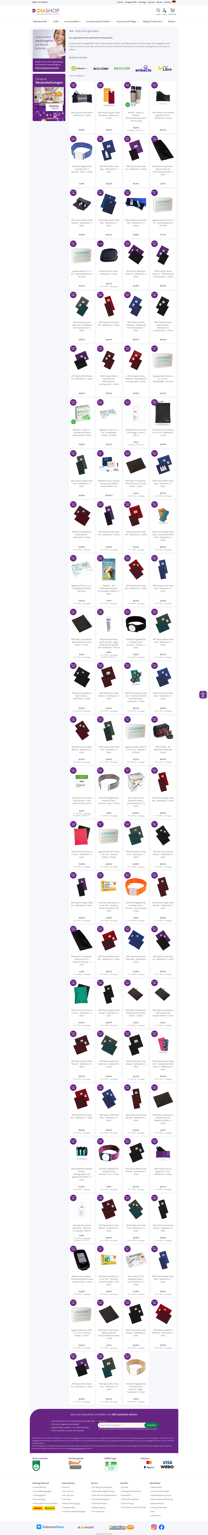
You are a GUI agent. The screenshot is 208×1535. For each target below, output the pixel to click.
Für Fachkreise (98, 1511)
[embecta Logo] (144, 68)
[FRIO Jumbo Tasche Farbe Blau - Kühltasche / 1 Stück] (109, 213)
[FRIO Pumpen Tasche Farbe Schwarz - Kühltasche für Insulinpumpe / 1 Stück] (163, 317)
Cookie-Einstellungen (160, 1491)
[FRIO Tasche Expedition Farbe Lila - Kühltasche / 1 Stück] (136, 264)
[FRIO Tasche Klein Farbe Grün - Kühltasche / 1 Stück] (136, 844)
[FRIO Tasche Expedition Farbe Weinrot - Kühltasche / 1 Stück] (81, 526)
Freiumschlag (39, 1499)
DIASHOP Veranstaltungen (74, 1511)
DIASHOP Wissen (99, 1503)
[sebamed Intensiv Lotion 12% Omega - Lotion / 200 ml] (136, 423)
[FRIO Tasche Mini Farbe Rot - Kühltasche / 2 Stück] (136, 526)
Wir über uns (68, 1495)
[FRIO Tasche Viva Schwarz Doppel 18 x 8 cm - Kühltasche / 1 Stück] (163, 107)
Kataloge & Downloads (131, 1491)
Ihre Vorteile (68, 1491)
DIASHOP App (128, 1503)
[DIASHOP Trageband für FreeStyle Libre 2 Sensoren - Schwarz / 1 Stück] (136, 634)
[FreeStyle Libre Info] (165, 68)
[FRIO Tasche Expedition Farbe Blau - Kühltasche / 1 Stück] (136, 951)
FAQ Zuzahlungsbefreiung (103, 1491)
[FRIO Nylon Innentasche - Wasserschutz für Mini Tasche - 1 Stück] (136, 1003)
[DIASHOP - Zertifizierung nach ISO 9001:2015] (41, 1466)
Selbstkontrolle (40, 21)
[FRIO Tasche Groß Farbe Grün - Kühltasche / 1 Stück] (136, 1218)
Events (120, 2)
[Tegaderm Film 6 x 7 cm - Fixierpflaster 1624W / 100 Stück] (81, 580)
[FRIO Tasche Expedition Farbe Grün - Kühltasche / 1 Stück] (109, 1056)
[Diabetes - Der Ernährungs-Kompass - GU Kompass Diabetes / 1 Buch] (109, 580)
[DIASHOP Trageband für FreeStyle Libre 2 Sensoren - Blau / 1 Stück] (81, 161)
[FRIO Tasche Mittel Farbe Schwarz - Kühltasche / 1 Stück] (136, 1164)
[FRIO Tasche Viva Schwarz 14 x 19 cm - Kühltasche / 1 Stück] (163, 423)
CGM (55, 21)
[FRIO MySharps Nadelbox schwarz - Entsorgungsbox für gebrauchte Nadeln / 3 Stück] (81, 1164)
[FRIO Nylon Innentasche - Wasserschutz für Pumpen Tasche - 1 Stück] (163, 1003)
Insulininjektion (72, 21)
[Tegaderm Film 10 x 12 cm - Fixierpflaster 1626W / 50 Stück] (109, 423)
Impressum (156, 1515)
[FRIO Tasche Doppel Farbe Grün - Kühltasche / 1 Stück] (81, 474)
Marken (171, 21)
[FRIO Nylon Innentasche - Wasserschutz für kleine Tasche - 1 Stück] (81, 634)
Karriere (151, 2)
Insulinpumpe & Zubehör (98, 21)
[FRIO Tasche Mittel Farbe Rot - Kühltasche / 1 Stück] (109, 951)
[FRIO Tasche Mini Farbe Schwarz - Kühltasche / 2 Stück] (136, 1056)
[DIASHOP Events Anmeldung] (49, 98)
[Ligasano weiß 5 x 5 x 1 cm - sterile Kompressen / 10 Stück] (81, 264)
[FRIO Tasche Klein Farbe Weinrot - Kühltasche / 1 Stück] (109, 1218)
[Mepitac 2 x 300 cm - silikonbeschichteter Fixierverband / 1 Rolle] (81, 423)
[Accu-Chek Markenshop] (101, 68)
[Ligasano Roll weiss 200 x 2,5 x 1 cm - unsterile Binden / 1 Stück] (81, 1325)
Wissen (159, 2)
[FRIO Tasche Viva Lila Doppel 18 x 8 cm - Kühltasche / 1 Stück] (163, 1164)
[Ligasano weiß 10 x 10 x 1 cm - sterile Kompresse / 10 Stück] (163, 213)
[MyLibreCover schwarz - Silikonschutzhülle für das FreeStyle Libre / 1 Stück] (81, 1271)
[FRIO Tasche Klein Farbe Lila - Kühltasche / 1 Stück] (81, 1378)
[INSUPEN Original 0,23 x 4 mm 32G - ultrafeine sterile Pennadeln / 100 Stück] (109, 1271)
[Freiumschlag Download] (49, 51)
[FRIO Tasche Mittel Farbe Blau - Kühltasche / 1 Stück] (163, 474)
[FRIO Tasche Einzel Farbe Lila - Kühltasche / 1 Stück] (109, 526)
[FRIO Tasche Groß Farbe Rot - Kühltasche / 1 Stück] (136, 580)
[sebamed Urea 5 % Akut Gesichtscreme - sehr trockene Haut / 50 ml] (81, 792)
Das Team (67, 1499)
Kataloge (142, 2)
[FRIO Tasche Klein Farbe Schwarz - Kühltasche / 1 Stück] (136, 1325)
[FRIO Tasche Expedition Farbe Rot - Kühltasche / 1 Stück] (163, 1325)
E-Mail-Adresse (102, 1421)
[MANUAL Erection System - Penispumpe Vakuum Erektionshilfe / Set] (109, 474)
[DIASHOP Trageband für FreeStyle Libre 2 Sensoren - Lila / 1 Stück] (109, 1164)
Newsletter (126, 1495)
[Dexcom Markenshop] (122, 68)
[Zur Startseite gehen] (45, 12)
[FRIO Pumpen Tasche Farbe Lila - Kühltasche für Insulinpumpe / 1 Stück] (163, 264)
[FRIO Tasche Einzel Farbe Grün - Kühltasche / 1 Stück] (109, 740)
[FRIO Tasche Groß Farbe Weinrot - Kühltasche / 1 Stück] (81, 740)
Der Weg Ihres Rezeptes (102, 1487)
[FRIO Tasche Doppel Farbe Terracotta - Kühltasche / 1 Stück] (109, 107)
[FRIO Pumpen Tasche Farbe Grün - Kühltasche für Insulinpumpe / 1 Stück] (81, 317)
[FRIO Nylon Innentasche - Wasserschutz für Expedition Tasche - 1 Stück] (163, 1109)
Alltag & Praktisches (152, 21)
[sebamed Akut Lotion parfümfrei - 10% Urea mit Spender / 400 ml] (81, 1218)
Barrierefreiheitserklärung (162, 1499)
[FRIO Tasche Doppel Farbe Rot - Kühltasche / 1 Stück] (163, 792)
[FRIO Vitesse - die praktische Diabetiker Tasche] (163, 740)
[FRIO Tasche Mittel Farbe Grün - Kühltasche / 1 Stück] (163, 634)
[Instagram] (154, 1527)
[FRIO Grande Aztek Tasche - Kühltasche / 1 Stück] (81, 107)
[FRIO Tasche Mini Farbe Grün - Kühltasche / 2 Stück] (109, 1378)
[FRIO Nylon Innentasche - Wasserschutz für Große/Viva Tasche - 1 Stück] (81, 951)
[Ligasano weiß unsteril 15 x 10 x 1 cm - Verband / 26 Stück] (136, 740)
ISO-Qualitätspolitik (101, 1499)
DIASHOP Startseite (123, 46)
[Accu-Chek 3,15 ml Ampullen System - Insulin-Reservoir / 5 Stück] (136, 1271)
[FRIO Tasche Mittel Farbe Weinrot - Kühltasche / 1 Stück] (81, 1056)
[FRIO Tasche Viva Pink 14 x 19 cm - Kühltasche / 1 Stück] (81, 844)
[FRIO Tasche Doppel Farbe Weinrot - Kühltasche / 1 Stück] (163, 897)
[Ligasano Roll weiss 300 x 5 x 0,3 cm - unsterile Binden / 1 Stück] (109, 844)
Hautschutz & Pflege (126, 21)
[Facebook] (161, 1527)
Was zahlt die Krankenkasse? (104, 1495)
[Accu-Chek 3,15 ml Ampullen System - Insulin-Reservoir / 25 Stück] (136, 792)
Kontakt (167, 2)
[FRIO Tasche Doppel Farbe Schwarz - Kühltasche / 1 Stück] (109, 1003)
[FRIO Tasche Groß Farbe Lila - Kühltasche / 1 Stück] (163, 951)
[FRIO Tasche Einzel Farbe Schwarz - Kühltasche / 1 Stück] (163, 1218)
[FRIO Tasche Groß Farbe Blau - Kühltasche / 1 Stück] (109, 1109)
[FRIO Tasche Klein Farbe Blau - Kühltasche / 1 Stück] (163, 688)
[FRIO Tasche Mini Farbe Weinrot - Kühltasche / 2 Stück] (109, 688)
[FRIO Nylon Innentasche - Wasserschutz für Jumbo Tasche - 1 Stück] (136, 474)
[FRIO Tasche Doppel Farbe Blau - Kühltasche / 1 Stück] (163, 1271)
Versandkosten (40, 1487)
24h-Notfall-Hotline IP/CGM (134, 1507)
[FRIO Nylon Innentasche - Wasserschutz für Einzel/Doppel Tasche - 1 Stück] (163, 161)
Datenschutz (156, 1487)
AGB (153, 1511)
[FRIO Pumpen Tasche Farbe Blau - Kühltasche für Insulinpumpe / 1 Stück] (136, 317)
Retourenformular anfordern (46, 1503)
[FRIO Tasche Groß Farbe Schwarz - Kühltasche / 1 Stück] (163, 844)
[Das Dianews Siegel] (77, 1466)
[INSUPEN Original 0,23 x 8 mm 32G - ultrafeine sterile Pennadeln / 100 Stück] (109, 897)
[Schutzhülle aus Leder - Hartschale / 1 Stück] (109, 264)
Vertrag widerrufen (159, 1507)
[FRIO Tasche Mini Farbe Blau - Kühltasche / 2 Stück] (109, 161)
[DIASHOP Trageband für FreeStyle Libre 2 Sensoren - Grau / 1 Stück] (109, 792)
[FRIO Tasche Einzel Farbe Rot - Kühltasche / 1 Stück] (109, 317)
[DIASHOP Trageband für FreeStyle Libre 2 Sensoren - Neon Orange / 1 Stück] (136, 897)
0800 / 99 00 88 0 (39, 2)
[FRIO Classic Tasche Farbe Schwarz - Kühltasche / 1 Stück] (81, 213)
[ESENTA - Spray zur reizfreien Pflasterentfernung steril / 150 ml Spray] (136, 107)
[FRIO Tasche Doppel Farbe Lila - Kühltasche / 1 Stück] (81, 897)
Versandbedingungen (43, 1491)
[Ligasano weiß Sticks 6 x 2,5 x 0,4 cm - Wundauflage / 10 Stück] (163, 370)
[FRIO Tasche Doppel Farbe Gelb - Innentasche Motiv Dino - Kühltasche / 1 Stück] (163, 526)
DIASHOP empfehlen (130, 1499)
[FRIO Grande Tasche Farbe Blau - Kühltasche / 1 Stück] (136, 213)
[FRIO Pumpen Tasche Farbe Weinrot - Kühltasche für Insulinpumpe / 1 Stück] (109, 370)
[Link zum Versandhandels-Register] (111, 1466)
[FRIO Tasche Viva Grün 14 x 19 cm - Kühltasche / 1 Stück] (81, 1003)
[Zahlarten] (158, 1466)
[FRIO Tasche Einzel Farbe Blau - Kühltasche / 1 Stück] (163, 580)
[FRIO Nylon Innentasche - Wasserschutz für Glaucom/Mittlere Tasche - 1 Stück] (109, 1325)
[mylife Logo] (80, 68)
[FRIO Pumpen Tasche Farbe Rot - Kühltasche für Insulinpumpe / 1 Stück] (136, 370)
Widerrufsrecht (157, 1503)
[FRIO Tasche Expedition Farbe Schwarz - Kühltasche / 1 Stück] (81, 688)
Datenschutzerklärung (77, 1448)
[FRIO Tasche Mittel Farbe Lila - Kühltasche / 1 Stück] (81, 370)
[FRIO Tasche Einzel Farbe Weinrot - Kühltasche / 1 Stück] (136, 1109)
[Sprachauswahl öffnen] (174, 2)
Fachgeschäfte (131, 2)
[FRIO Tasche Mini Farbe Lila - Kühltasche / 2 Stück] (136, 161)
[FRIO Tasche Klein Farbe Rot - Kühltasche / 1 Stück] (81, 1109)
